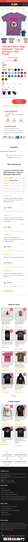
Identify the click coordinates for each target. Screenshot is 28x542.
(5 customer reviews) (12, 57)
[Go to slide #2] (11, 40)
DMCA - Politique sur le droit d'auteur (9, 494)
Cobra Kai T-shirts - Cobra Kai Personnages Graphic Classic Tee (7, 419)
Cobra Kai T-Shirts (19, 9)
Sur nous (3, 488)
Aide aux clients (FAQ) (6, 514)
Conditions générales (5, 490)
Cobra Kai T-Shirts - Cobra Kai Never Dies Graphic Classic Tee (20, 419)
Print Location (5, 89)
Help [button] (25, 540)
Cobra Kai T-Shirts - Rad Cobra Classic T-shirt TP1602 (20, 344)
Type (3, 62)
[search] (24, 4)
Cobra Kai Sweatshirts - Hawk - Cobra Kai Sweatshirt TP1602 (7, 322)
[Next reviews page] (25, 294)
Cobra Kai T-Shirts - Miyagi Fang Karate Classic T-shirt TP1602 (20, 365)
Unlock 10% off (3, 535)
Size (3, 81)
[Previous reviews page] (18, 294)
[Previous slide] (2, 23)
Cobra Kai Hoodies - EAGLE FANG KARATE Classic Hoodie (20, 387)
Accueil (2, 9)
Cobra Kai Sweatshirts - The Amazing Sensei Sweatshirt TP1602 (20, 322)
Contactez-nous (4, 512)
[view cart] (26, 4)
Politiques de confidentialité (7, 492)
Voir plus (14, 395)
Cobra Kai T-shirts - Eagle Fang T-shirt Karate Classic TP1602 (7, 365)
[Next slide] (25, 23)
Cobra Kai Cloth (10, 9)
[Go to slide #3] (19, 40)
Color (3, 67)
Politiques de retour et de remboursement (10, 510)
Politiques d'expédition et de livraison (9, 506)
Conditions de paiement (6, 508)
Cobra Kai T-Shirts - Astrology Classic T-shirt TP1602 (20, 441)
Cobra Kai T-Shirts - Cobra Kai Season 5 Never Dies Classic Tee (7, 387)
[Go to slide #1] (4, 40)
